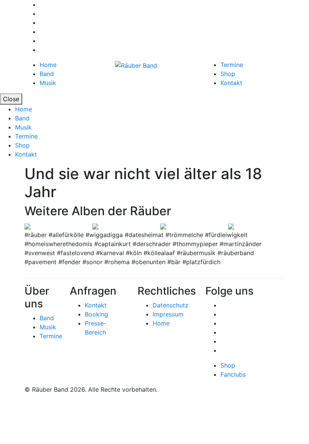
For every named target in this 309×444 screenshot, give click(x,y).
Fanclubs (233, 374)
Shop (227, 74)
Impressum (168, 314)
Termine (231, 64)
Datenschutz (170, 305)
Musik (48, 83)
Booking (96, 314)
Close (11, 99)
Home (48, 64)
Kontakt (231, 83)
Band (47, 74)
